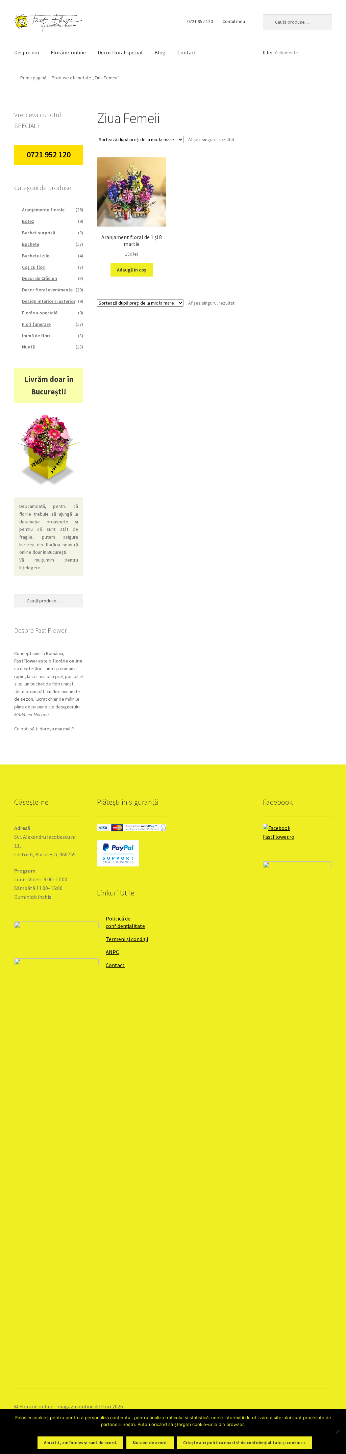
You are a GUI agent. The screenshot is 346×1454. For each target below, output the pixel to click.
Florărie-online (68, 52)
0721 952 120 (200, 21)
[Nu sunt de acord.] (337, 1431)
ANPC (112, 952)
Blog (160, 52)
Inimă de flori (36, 336)
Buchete (30, 244)
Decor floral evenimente (47, 290)
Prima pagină (33, 78)
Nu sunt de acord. (150, 1443)
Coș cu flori (34, 267)
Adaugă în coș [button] (131, 270)
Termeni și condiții (127, 939)
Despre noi (26, 52)
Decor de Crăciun (39, 278)
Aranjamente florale (43, 210)
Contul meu (233, 21)
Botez (28, 221)
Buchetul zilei (36, 256)
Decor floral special (120, 52)
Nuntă (28, 347)
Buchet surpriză (38, 233)
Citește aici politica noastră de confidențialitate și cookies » (244, 1443)
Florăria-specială (39, 313)
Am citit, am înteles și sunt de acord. (80, 1443)
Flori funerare (36, 324)
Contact (186, 52)
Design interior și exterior (48, 301)
